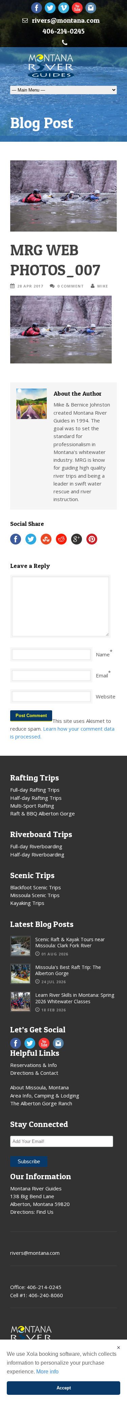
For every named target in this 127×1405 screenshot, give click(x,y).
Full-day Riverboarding (36, 846)
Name (103, 654)
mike (102, 286)
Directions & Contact (34, 1072)
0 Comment (70, 286)
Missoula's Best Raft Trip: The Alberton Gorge (68, 970)
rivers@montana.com (66, 20)
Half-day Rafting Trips (36, 797)
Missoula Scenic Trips (35, 895)
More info (47, 1371)
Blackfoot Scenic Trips (35, 887)
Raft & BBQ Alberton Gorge (42, 813)
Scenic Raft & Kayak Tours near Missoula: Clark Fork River (70, 942)
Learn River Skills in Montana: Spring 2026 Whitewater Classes (74, 998)
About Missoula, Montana (39, 1087)
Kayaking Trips (27, 902)
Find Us (45, 1211)
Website (105, 696)
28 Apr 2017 (30, 286)
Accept (64, 1387)
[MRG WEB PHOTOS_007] (63, 196)
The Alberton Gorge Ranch (41, 1103)
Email (102, 675)
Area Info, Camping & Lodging (44, 1095)
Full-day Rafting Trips (35, 789)
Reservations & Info (33, 1065)
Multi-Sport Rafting (32, 805)
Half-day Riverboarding (37, 854)
